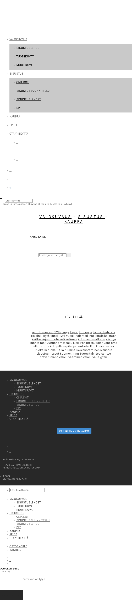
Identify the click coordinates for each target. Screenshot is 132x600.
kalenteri (110, 336)
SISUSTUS (16, 73)
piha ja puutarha (78, 346)
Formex (98, 332)
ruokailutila (56, 350)
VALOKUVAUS (18, 39)
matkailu (66, 343)
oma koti (49, 346)
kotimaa (71, 339)
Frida (13, 125)
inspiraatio (96, 336)
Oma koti (22, 82)
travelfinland (49, 357)
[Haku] (10, 170)
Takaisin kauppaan (11, 595)
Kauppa (14, 116)
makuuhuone (49, 343)
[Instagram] (17, 150)
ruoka (110, 346)
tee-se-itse (103, 353)
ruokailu (41, 350)
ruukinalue (72, 350)
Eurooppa (85, 332)
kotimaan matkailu (91, 339)
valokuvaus (91, 357)
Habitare (109, 332)
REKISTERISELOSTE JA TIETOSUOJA (21, 467)
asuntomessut (42, 332)
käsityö (111, 339)
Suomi (84, 353)
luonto (35, 343)
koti (62, 339)
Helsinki (36, 336)
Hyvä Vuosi (50, 336)
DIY (18, 108)
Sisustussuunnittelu (33, 91)
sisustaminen (90, 350)
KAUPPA (73, 221)
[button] (69, 255)
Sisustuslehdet (28, 48)
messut (91, 343)
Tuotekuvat (25, 56)
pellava (61, 346)
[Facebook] (17, 142)
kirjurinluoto (50, 339)
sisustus (106, 350)
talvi (92, 353)
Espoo (74, 332)
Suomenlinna (69, 353)
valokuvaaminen (70, 357)
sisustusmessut (48, 353)
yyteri (103, 357)
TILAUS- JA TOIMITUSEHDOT (17, 465)
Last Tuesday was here (14, 478)
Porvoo (100, 346)
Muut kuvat (25, 65)
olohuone (104, 343)
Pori (92, 346)
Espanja (63, 332)
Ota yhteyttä (18, 133)
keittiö (36, 339)
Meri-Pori (79, 343)
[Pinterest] (17, 159)
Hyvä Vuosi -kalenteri (73, 336)
